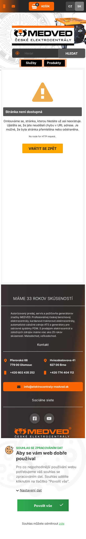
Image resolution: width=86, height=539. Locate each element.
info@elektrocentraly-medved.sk (46, 386)
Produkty (54, 63)
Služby (31, 63)
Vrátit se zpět (43, 149)
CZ (70, 6)
